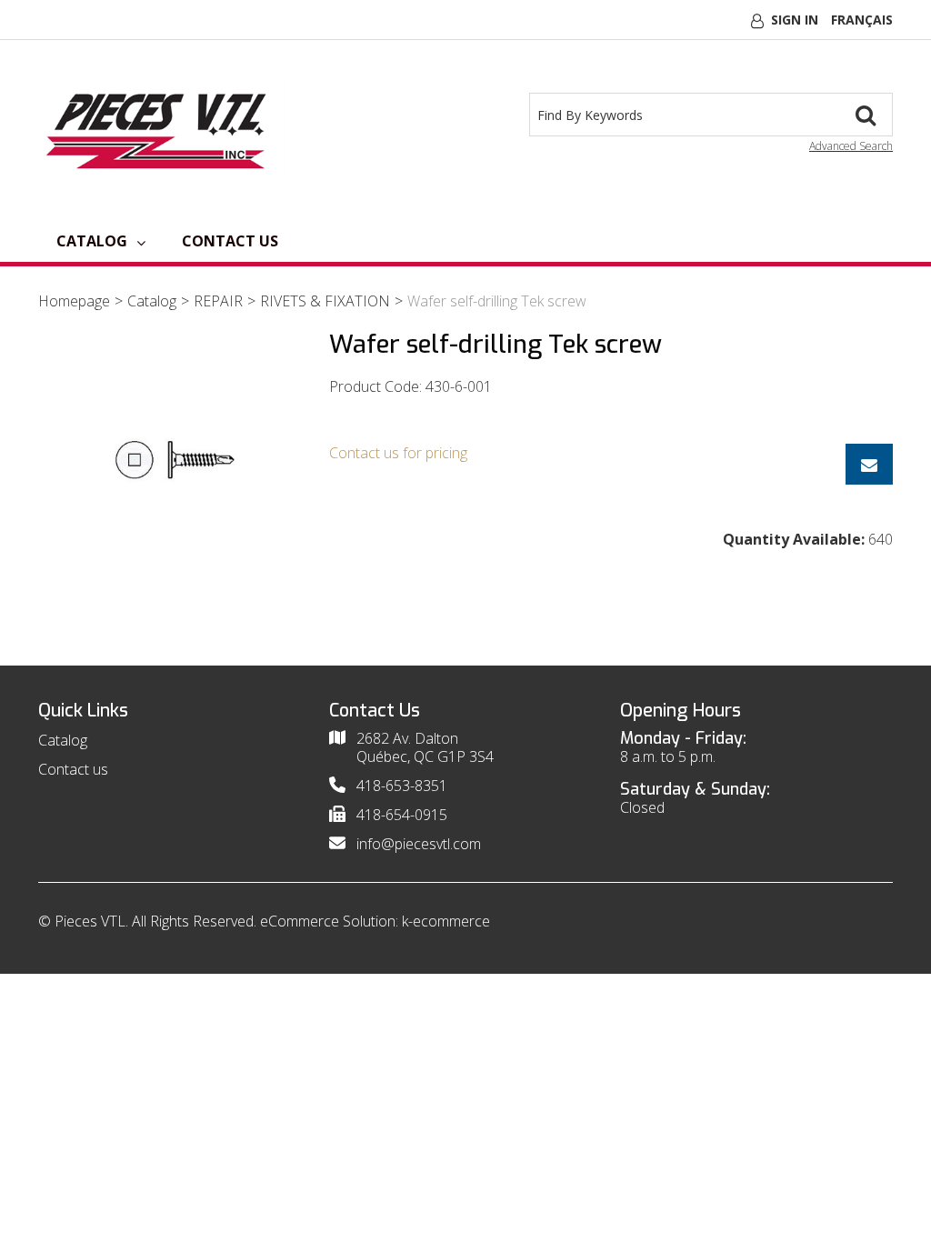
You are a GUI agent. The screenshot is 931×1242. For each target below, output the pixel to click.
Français (862, 19)
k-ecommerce (446, 921)
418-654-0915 (401, 815)
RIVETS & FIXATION (325, 301)
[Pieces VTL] (161, 128)
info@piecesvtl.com (418, 844)
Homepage (74, 301)
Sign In (794, 19)
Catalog (91, 241)
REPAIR (218, 301)
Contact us (230, 241)
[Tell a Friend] (869, 464)
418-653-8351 (401, 786)
